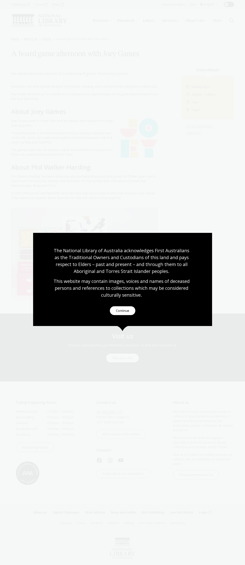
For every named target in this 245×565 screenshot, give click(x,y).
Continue (122, 311)
